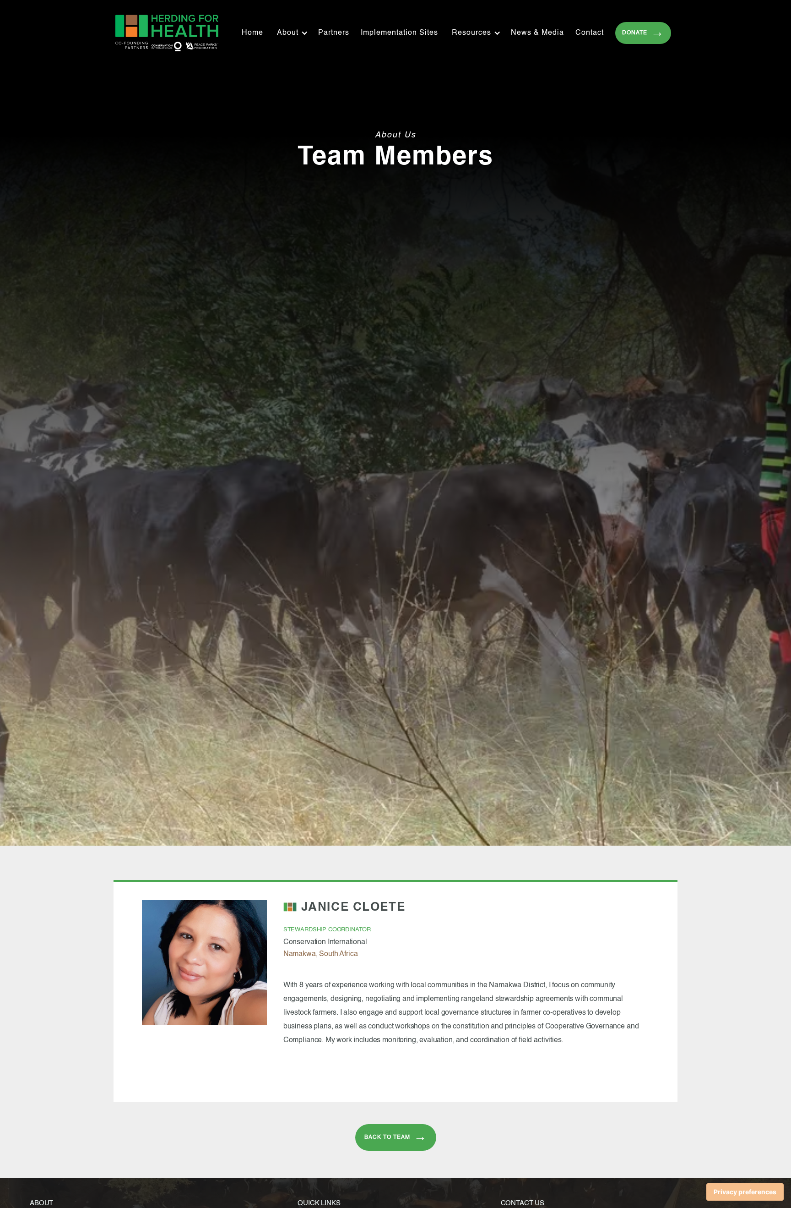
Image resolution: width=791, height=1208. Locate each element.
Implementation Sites (399, 33)
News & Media (537, 33)
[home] (166, 33)
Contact (589, 33)
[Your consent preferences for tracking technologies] (745, 1192)
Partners (333, 33)
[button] (295, 33)
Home (252, 33)
